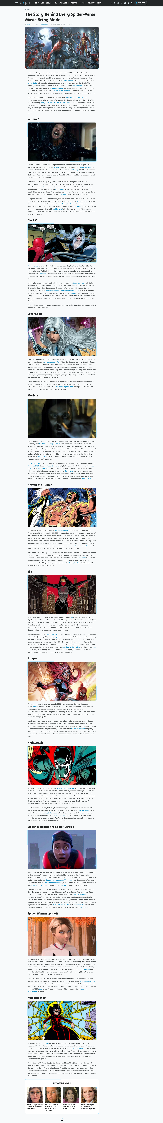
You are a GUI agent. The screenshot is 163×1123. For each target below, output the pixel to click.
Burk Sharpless (43, 468)
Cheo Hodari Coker (59, 815)
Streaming (64, 3)
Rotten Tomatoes (36, 885)
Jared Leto (69, 471)
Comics (82, 3)
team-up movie (79, 283)
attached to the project (71, 647)
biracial (87, 969)
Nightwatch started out (65, 788)
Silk (71, 617)
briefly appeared (51, 634)
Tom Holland (77, 85)
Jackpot (35, 706)
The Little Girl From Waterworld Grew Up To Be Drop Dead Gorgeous (52, 1108)
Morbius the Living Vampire (49, 444)
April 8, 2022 (85, 907)
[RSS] (132, 3)
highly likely (57, 209)
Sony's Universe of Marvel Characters (55, 103)
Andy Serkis (77, 206)
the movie (78, 729)
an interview (42, 456)
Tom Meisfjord (44, 24)
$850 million (63, 194)
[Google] (128, 3)
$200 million (64, 885)
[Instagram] (121, 3)
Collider (46, 1043)
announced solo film (52, 362)
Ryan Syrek (59, 189)
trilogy (78, 201)
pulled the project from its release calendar (62, 290)
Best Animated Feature (53, 882)
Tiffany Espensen (55, 637)
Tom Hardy (73, 170)
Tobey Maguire (68, 80)
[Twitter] (118, 3)
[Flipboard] (125, 3)
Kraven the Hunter (62, 530)
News (99, 3)
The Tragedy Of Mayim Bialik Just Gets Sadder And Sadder (35, 1107)
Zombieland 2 (78, 905)
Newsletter (142, 3)
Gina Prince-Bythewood (64, 387)
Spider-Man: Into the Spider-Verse (59, 880)
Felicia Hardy (33, 266)
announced (35, 463)
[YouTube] (115, 3)
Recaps (74, 3)
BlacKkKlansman (50, 813)
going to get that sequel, (83, 894)
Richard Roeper (43, 187)
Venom (56, 167)
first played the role (83, 167)
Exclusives (39, 3)
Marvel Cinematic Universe (53, 73)
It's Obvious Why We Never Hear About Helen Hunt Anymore (88, 1107)
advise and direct (77, 1048)
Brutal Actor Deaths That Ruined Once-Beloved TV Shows (69, 1107)
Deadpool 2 (43, 273)
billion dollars (33, 83)
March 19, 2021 (87, 479)
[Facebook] (111, 3)
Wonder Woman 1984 (61, 905)
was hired (82, 558)
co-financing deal (56, 88)
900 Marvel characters (74, 97)
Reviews (91, 3)
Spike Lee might (83, 810)
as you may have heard (61, 91)
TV (56, 3)
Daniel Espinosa (53, 466)
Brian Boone (31, 24)
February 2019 (33, 466)
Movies (49, 3)
